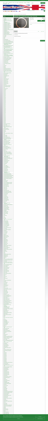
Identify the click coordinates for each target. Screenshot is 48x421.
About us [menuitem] (6, 2)
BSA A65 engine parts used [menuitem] (7, 69)
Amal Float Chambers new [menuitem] (7, 52)
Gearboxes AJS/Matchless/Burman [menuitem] (8, 204)
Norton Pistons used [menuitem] (6, 271)
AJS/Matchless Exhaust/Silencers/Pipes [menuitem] (7, 22)
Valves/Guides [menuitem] (5, 390)
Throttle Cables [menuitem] (6, 346)
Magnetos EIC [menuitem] (5, 242)
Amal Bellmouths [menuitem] (6, 39)
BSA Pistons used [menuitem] (6, 83)
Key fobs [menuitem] (5, 218)
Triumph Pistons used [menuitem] (6, 374)
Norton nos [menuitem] (5, 274)
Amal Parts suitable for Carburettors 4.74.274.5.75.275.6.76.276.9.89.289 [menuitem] (8, 55)
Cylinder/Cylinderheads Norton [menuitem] (7, 174)
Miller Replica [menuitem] (5, 251)
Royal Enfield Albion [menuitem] (6, 303)
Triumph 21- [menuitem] (5, 352)
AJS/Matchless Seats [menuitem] (6, 28)
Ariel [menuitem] (4, 64)
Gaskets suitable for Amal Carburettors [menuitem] (7, 203)
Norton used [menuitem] (5, 276)
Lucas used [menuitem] (5, 233)
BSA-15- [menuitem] (5, 91)
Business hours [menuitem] (21, 2)
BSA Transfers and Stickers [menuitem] (7, 85)
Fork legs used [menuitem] (5, 196)
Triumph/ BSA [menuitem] (5, 381)
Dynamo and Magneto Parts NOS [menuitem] (8, 182)
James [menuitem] (4, 217)
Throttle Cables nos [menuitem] (6, 345)
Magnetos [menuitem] (5, 238)
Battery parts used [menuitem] (6, 128)
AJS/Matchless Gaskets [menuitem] (7, 24)
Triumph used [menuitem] (5, 379)
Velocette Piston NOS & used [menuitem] (7, 395)
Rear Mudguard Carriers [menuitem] (7, 301)
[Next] (28, 23)
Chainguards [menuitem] (5, 163)
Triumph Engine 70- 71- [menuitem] (7, 364)
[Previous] (14, 23)
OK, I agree (40, 416)
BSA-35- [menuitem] (5, 101)
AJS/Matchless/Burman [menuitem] (7, 32)
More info (19, 418)
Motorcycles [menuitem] (10, 2)
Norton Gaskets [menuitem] (6, 266)
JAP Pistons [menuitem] (5, 215)
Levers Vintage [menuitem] (5, 226)
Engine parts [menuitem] (5, 187)
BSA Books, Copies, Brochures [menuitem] (7, 70)
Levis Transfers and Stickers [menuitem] (7, 229)
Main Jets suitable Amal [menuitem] (7, 247)
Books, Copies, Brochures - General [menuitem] (8, 133)
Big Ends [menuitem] (5, 131)
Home (3, 14)
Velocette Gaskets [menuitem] (6, 394)
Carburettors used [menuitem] (6, 161)
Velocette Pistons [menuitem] (6, 396)
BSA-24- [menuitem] (5, 93)
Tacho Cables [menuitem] (5, 339)
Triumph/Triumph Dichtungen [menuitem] (7, 383)
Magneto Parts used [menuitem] (6, 236)
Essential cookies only (40, 418)
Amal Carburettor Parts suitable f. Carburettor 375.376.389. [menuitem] (8, 46)
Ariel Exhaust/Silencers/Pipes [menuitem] (7, 58)
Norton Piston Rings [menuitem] (6, 268)
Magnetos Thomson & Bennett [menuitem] (7, 245)
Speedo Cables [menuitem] (6, 329)
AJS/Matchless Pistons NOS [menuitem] (7, 25)
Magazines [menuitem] (5, 234)
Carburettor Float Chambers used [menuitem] (8, 158)
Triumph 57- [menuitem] (5, 354)
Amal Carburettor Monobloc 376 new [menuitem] (8, 45)
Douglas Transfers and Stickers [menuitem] (8, 178)
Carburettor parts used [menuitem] (6, 160)
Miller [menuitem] (4, 252)
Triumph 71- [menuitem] (5, 357)
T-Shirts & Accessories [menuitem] (6, 338)
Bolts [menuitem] (4, 132)
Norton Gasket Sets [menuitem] (6, 265)
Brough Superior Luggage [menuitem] (7, 142)
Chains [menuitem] (5, 164)
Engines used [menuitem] (5, 188)
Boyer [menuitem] (4, 134)
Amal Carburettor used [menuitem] (6, 51)
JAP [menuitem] (4, 216)
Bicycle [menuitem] (5, 130)
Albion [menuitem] (4, 37)
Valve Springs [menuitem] (5, 388)
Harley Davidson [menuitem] (6, 212)
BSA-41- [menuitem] (5, 105)
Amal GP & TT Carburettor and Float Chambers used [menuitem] (8, 53)
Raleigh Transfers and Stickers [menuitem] (7, 300)
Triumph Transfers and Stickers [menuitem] (7, 376)
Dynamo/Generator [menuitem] (6, 184)
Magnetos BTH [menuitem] (5, 239)
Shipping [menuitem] (28, 2)
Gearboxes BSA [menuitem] (6, 205)
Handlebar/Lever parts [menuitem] (6, 209)
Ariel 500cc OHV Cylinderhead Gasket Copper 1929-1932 (20, 14)
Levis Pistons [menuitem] (5, 228)
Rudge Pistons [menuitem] (5, 313)
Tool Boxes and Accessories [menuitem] (7, 347)
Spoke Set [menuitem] (5, 332)
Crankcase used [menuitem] (6, 169)
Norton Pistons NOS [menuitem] (6, 270)
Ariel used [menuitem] (5, 65)
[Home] (24, 7)
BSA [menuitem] (4, 87)
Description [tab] (16, 31)
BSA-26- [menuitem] (5, 95)
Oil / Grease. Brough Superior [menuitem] (7, 280)
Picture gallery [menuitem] (5, 3)
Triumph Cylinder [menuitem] (6, 363)
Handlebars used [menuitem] (6, 211)
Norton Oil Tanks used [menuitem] (6, 267)
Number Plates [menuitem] (5, 278)
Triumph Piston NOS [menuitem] (6, 371)
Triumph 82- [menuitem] (5, 358)
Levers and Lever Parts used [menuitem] (7, 227)
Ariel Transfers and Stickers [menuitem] (7, 63)
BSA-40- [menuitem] (5, 104)
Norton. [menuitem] (5, 277)
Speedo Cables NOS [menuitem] (6, 328)
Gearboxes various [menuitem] (6, 206)
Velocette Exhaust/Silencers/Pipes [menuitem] (8, 392)
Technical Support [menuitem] (6, 344)
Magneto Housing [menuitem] (6, 235)
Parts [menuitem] (13, 2)
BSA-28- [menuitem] (5, 97)
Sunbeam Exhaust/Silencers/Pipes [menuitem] (8, 336)
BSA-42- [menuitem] (5, 106)
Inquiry (38, 31)
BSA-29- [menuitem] (5, 98)
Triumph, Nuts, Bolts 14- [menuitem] (7, 380)
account (31, 24)
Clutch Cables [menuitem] (5, 165)
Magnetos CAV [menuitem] (5, 241)
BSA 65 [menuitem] (5, 66)
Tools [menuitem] (4, 348)
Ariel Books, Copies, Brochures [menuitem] (8, 57)
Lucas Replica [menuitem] (5, 232)
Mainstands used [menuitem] (6, 248)
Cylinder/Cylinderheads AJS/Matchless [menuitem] (7, 172)
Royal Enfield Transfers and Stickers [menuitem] (8, 308)
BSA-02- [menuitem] (5, 90)
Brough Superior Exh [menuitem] (6, 141)
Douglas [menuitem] (5, 179)
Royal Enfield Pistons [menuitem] (6, 307)
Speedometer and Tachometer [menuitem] (7, 331)
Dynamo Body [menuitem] (5, 181)
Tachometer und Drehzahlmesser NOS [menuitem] (8, 341)
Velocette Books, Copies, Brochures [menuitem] (8, 391)
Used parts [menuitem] (5, 387)
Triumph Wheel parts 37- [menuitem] (7, 377)
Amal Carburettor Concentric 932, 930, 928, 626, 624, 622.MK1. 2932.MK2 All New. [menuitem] (8, 44)
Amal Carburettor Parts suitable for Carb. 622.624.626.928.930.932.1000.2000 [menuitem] (8, 48)
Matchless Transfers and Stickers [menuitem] (8, 249)
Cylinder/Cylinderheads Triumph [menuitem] (8, 176)
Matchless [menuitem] (5, 250)
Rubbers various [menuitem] (6, 311)
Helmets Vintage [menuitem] (6, 213)
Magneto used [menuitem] (5, 237)
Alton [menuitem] (4, 38)
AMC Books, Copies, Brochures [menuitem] (8, 34)
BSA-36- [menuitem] (5, 102)
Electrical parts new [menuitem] (6, 185)
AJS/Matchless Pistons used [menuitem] (7, 27)
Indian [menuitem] (4, 214)
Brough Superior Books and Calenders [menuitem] (7, 139)
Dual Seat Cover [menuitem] (6, 180)
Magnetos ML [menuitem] (5, 244)
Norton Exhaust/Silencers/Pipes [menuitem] (8, 264)
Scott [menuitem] (4, 316)
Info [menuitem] (15, 2)
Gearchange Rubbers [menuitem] (6, 207)
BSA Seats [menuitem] (5, 84)
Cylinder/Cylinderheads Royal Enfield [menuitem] (8, 175)
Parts (6, 14)
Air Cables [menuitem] (5, 35)
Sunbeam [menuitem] (5, 335)
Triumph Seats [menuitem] (5, 375)
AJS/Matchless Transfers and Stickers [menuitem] (8, 29)
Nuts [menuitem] (4, 279)
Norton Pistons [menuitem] (5, 269)
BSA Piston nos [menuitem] (6, 80)
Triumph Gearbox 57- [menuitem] (6, 369)
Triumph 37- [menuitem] (5, 353)
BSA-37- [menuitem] (5, 103)
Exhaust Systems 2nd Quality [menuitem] (7, 191)
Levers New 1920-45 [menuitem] (6, 225)
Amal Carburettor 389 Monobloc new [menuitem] (8, 41)
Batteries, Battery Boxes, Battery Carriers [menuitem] (8, 127)
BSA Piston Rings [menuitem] (6, 79)
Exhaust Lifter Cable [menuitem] (6, 190)
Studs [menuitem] (4, 333)
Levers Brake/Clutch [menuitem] (6, 223)
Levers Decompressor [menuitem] (6, 224)
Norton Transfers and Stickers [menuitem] (7, 273)
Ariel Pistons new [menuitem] (6, 61)
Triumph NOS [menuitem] (5, 370)
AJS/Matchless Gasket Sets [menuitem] (7, 23)
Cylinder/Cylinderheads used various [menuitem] (8, 177)
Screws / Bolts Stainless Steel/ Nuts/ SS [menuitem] (8, 317)
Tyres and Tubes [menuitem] (6, 385)
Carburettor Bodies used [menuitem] (7, 157)
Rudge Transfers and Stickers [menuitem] (7, 314)
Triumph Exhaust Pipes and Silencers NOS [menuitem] (8, 365)
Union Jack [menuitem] (5, 386)
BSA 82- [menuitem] (5, 67)
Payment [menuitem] (25, 2)
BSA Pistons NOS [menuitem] (6, 81)
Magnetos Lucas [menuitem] (6, 243)
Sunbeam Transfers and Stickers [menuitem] (8, 337)
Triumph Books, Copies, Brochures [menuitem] (8, 362)
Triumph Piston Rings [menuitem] (6, 372)
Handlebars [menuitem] (5, 210)
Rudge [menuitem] (4, 315)
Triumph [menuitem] (5, 378)
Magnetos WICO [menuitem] (6, 246)
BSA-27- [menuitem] (5, 96)
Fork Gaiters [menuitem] (5, 195)
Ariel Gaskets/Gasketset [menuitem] (7, 59)
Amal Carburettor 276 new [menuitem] (7, 40)
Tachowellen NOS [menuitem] (6, 342)
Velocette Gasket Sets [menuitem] (6, 393)
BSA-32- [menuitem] (5, 100)
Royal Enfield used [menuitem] (6, 310)
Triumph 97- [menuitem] (5, 360)
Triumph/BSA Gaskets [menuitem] (6, 382)
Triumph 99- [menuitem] (5, 361)
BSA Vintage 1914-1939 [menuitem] (7, 86)
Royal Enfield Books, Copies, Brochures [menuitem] (7, 305)
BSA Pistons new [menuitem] (6, 82)
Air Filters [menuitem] (5, 36)
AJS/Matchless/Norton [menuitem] (6, 33)
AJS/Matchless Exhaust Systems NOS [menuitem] (8, 21)
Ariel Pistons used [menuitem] (6, 62)
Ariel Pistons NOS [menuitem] (6, 60)
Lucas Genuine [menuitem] (6, 231)
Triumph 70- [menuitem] (5, 356)
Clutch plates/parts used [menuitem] (7, 167)
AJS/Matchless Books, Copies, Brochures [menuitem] (7, 19)
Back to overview (42, 31)
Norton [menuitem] (4, 275)
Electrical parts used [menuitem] (6, 186)
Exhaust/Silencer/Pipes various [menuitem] (8, 192)
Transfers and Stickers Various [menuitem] (7, 349)
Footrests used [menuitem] (5, 194)
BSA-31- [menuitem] (5, 99)
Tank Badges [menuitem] (5, 343)
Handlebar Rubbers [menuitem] (6, 208)
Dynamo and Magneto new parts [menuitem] (8, 183)
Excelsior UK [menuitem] (5, 189)
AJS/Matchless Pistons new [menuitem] (7, 26)
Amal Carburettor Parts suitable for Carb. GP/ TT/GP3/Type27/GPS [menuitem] (8, 50)
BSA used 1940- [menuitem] (6, 88)
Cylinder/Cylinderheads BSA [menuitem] (7, 173)
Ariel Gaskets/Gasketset (10, 14)
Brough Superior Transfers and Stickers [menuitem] (7, 144)
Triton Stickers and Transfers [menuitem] (7, 350)
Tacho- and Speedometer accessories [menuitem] (8, 340)
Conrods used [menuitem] (5, 168)
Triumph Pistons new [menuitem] (6, 373)
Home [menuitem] (4, 2)
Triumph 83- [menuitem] (5, 359)
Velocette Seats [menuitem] (6, 397)
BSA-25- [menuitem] (5, 94)
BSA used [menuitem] (5, 89)
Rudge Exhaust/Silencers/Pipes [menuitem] (8, 312)
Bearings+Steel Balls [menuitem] (6, 129)
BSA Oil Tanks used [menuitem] (6, 78)
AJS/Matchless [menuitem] (5, 30)
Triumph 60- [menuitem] (5, 355)
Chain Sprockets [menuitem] (6, 162)
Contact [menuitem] (17, 2)
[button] (21, 23)
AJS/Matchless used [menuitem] (6, 31)
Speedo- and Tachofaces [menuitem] (7, 330)
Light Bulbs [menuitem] (5, 230)
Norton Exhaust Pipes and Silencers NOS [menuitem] (8, 263)
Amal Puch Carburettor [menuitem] (6, 56)
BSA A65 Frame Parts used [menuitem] (7, 68)
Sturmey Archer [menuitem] (6, 334)
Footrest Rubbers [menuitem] (6, 193)
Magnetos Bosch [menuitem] (6, 240)
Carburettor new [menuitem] (6, 159)
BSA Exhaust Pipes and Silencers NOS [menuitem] (8, 71)
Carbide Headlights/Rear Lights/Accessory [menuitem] (7, 156)
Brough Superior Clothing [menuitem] (7, 140)
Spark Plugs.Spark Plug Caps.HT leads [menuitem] (8, 327)
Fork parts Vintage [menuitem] (6, 197)
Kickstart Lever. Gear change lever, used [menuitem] (8, 219)
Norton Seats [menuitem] (5, 272)
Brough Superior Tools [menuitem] (6, 143)
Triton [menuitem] (4, 351)
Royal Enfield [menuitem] (5, 309)
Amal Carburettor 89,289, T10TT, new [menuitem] (8, 42)
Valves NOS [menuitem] (5, 389)
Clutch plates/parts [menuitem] (6, 166)
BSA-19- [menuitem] (5, 92)
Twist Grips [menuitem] (5, 384)
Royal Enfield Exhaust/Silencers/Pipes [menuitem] (7, 306)
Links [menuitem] (8, 3)
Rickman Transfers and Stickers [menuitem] (8, 302)
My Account (42, 0)
